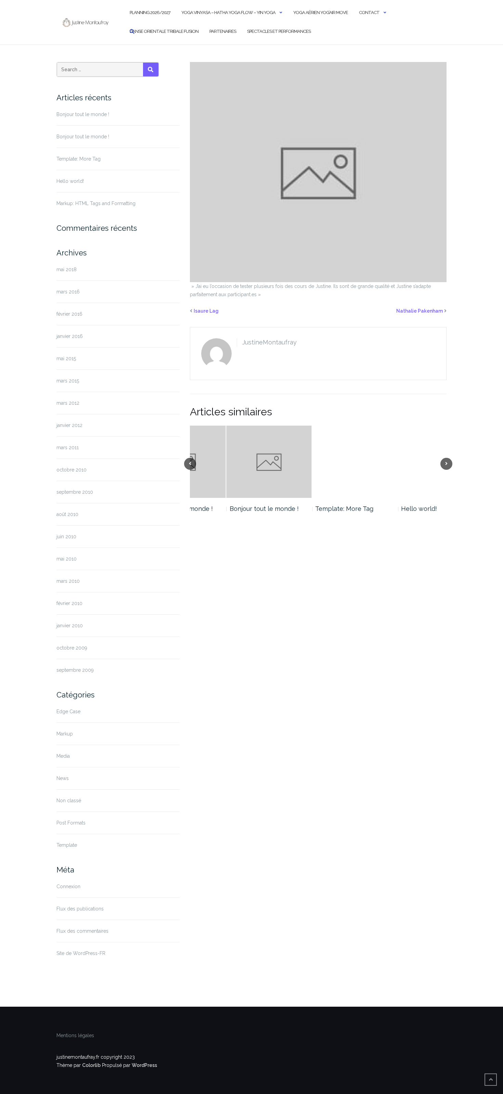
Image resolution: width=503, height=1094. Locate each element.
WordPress (144, 1065)
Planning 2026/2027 (150, 12)
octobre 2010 (71, 470)
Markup (64, 734)
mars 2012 (67, 403)
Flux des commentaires (82, 931)
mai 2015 (66, 358)
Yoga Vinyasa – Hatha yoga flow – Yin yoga (228, 12)
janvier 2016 (69, 336)
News (62, 778)
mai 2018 (66, 269)
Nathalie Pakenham (419, 311)
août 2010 (67, 514)
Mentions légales (75, 1035)
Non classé (68, 800)
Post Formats (71, 823)
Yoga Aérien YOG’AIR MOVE (320, 12)
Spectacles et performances (279, 31)
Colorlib (91, 1065)
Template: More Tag (78, 159)
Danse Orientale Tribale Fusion (164, 31)
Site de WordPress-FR (80, 953)
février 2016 (69, 314)
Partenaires (222, 31)
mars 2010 (68, 581)
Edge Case (68, 711)
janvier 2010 (69, 625)
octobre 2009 (71, 648)
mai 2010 (66, 559)
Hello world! (70, 181)
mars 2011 (67, 447)
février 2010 (69, 603)
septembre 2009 (75, 670)
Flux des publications (80, 908)
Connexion (68, 886)
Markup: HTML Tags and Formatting (96, 203)
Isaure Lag (206, 311)
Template (66, 845)
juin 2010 (66, 536)
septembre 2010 (74, 492)
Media (63, 756)
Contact (369, 12)
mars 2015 (67, 380)
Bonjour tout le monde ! (82, 114)
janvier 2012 (69, 425)
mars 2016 (68, 291)
